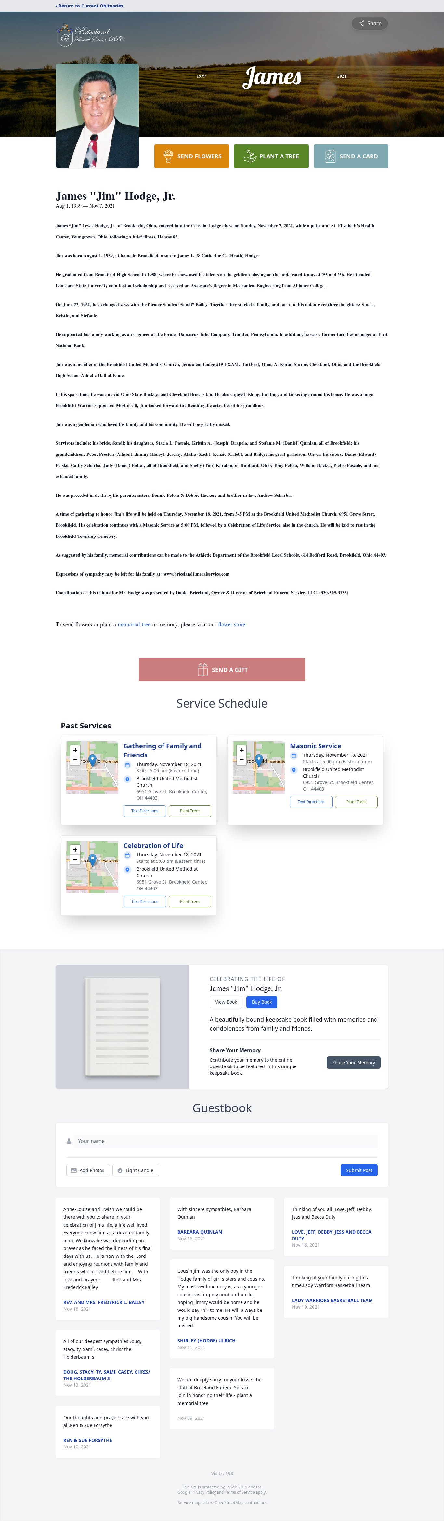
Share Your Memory (353, 1062)
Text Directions (144, 811)
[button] (92, 760)
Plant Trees (190, 811)
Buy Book (262, 1002)
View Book (226, 1002)
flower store (231, 624)
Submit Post (359, 1170)
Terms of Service (240, 1492)
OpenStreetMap (229, 1502)
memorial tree (134, 624)
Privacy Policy (203, 1492)
